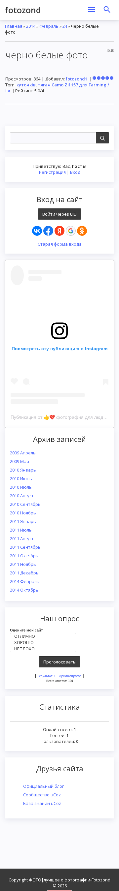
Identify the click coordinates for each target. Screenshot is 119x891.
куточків (26, 85)
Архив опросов (70, 676)
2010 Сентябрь (25, 504)
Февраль (49, 26)
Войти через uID (59, 214)
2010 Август (22, 496)
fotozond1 (76, 79)
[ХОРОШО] (45, 642)
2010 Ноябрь (23, 513)
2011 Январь (23, 521)
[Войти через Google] (71, 231)
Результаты (46, 676)
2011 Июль (21, 530)
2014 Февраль (24, 581)
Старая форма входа (60, 244)
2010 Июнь (21, 478)
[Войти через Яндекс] (59, 231)
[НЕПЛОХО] (45, 649)
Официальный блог (43, 786)
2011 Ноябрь (23, 564)
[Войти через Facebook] (48, 231)
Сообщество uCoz (42, 795)
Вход (75, 172)
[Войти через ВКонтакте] (37, 231)
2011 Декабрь (24, 573)
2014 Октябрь (24, 590)
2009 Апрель (23, 453)
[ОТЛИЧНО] (45, 636)
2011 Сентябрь (25, 547)
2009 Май (19, 461)
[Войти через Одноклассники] (82, 231)
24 (64, 26)
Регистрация (52, 172)
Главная (13, 26)
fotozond (23, 9)
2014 (30, 26)
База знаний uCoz (42, 803)
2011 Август (22, 538)
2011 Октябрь (24, 556)
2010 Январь (23, 470)
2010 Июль (21, 487)
